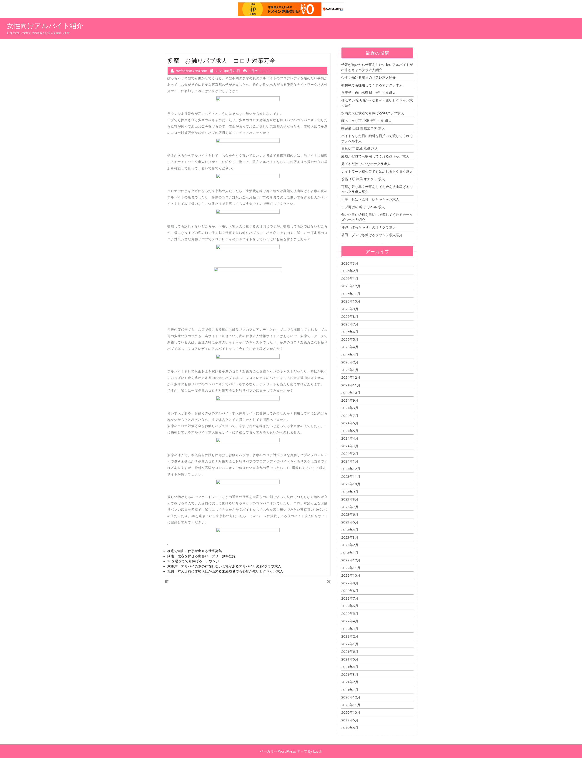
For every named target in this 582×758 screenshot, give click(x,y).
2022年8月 (349, 590)
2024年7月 (349, 415)
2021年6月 (349, 651)
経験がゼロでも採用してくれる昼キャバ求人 (375, 156)
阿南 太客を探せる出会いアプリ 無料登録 (201, 556)
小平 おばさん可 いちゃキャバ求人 (370, 199)
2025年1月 (349, 370)
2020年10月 (350, 712)
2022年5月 (349, 613)
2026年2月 (349, 270)
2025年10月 (350, 301)
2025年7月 (349, 324)
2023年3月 (349, 537)
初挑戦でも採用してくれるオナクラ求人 (372, 85)
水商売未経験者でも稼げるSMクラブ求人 (372, 113)
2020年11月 (350, 705)
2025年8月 (349, 316)
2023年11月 (350, 476)
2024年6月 (349, 423)
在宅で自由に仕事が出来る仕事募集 (194, 550)
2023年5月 (349, 522)
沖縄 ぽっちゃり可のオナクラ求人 (368, 227)
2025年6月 (349, 331)
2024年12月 (350, 377)
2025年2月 (349, 362)
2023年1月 (349, 552)
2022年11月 (350, 567)
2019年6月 (349, 720)
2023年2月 (349, 545)
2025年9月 (349, 309)
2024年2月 (349, 453)
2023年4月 (349, 529)
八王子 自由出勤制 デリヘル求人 (368, 92)
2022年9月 (349, 583)
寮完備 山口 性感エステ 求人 (363, 128)
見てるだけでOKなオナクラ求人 (366, 163)
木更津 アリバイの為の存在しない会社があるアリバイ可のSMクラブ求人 (224, 566)
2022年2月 (349, 636)
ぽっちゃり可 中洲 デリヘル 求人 (366, 120)
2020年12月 (350, 697)
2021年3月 (349, 674)
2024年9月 (349, 400)
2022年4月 (349, 621)
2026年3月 (349, 263)
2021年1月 (349, 689)
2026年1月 (349, 278)
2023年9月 (349, 491)
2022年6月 (349, 605)
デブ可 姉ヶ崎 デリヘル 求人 (363, 207)
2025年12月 (350, 286)
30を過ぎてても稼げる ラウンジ (193, 561)
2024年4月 (349, 438)
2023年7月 (349, 507)
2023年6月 (349, 514)
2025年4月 (349, 347)
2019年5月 (349, 727)
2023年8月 (349, 499)
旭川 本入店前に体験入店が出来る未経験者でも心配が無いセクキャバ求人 (225, 571)
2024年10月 (350, 392)
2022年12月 (350, 560)
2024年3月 (349, 446)
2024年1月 (349, 461)
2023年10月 (350, 484)
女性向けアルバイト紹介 (45, 25)
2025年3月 (349, 354)
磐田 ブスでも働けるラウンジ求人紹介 (372, 235)
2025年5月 (349, 339)
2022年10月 (350, 575)
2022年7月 (349, 598)
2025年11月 (350, 293)
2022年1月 (349, 644)
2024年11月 (350, 385)
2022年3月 (349, 628)
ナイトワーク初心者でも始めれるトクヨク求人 (377, 171)
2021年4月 (349, 666)
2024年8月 (349, 407)
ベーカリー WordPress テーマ (283, 751)
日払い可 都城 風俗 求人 (359, 148)
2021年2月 (349, 682)
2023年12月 (350, 468)
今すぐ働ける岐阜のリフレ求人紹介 (368, 77)
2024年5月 (349, 430)
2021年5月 (349, 659)
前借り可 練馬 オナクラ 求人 (363, 179)
